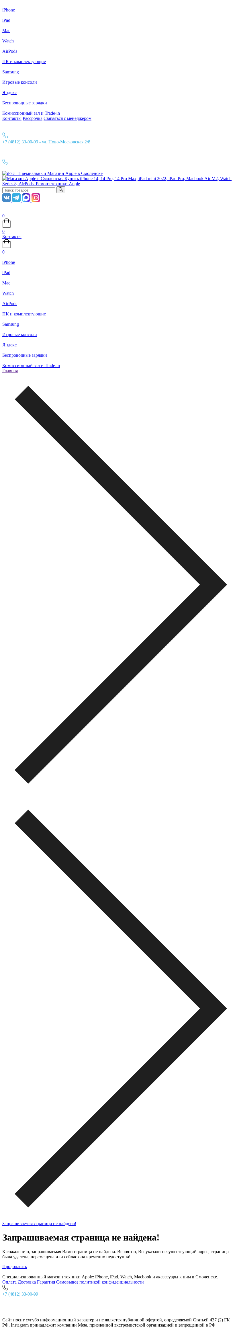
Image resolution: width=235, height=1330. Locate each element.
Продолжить (14, 1266)
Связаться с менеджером (67, 118)
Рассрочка (32, 118)
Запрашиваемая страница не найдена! (39, 1223)
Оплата (9, 1282)
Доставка (27, 1282)
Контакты (11, 118)
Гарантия (46, 1282)
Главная (10, 370)
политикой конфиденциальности (111, 1282)
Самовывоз (67, 1282)
